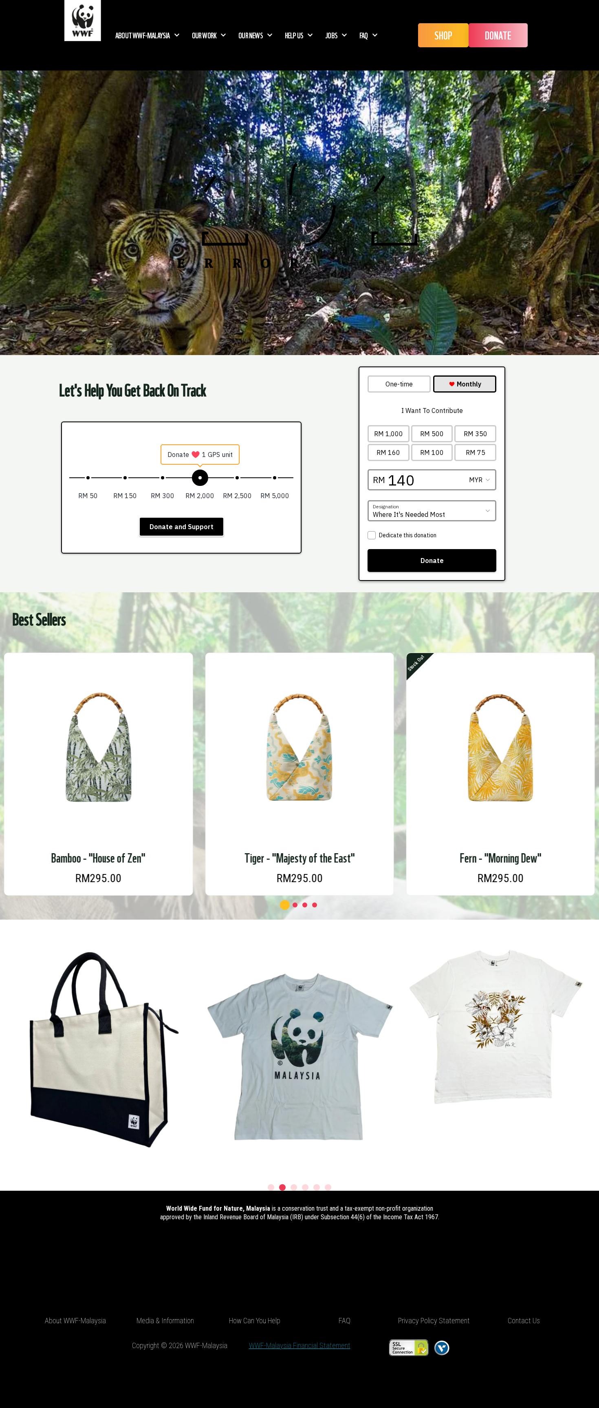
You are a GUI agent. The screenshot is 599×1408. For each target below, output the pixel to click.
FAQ (363, 35)
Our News (250, 35)
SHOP (443, 35)
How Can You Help (254, 1320)
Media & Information (165, 1320)
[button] (284, 905)
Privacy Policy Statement (434, 1320)
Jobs (331, 35)
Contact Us (524, 1320)
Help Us (294, 35)
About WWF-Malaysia (142, 35)
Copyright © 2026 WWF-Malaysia (179, 1345)
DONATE (498, 35)
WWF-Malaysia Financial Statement (299, 1345)
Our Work (204, 35)
